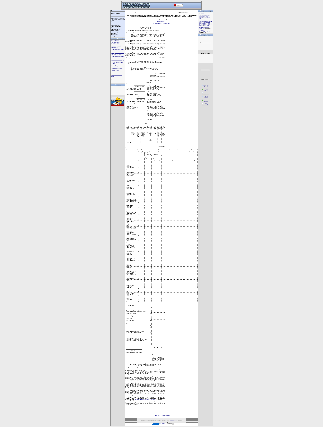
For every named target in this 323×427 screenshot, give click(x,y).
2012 (202, 23)
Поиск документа (115, 36)
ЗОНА (201, 28)
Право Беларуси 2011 (161, 21)
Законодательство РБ (116, 12)
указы (207, 16)
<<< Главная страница (165, 23)
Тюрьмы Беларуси (115, 65)
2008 (211, 23)
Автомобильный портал (117, 72)
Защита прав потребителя (204, 27)
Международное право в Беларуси (117, 23)
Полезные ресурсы (115, 32)
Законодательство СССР (115, 25)
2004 (206, 24)
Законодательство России (117, 68)
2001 (200, 25)
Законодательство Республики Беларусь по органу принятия (117, 57)
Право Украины (115, 30)
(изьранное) (201, 17)
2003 (209, 24)
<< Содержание (156, 23)
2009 (209, 23)
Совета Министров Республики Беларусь (144, 399)
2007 (200, 24)
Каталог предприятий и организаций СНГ (116, 46)
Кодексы (113, 28)
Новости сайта (114, 34)
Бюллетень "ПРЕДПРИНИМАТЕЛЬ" (204, 31)
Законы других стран (116, 26)
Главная (113, 10)
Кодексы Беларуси (115, 13)
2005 (204, 24)
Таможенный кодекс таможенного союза (115, 43)
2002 (211, 24)
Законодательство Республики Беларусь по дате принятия (117, 53)
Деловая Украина (115, 70)
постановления (207, 17)
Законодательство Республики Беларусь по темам (117, 50)
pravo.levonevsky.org (173, 420)
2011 (204, 23)
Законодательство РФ (116, 29)
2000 (202, 25)
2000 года (206, 25)
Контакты (113, 33)
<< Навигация (156, 415)
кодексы (200, 16)
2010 (206, 23)
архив (200, 18)
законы (203, 16)
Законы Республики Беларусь (118, 60)
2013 (200, 23)
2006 (202, 24)
